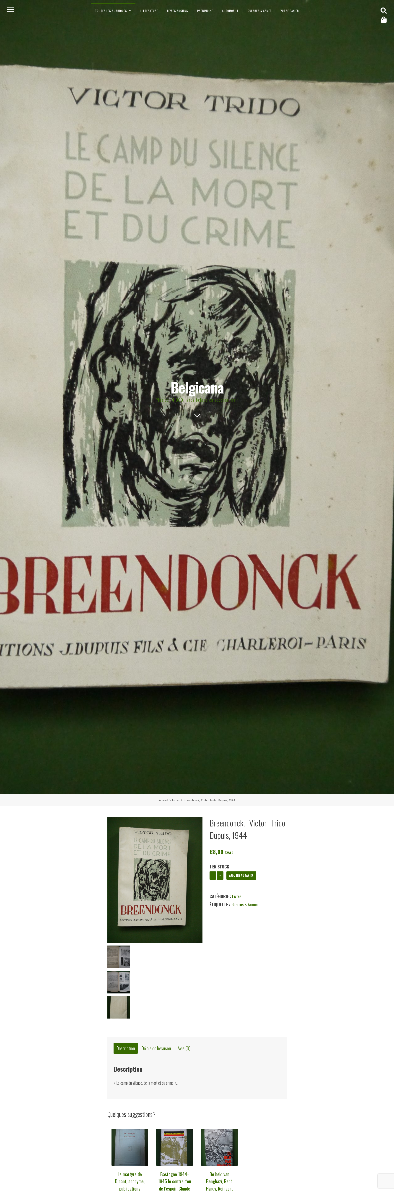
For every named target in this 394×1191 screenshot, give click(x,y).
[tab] (126, 1048)
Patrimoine (205, 11)
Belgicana (197, 387)
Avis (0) (184, 1048)
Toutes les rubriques (111, 11)
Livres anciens (177, 11)
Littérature (149, 11)
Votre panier (289, 11)
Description (126, 1048)
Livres (176, 800)
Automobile (230, 11)
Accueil (163, 800)
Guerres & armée (259, 11)
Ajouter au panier (241, 875)
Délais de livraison (156, 1048)
